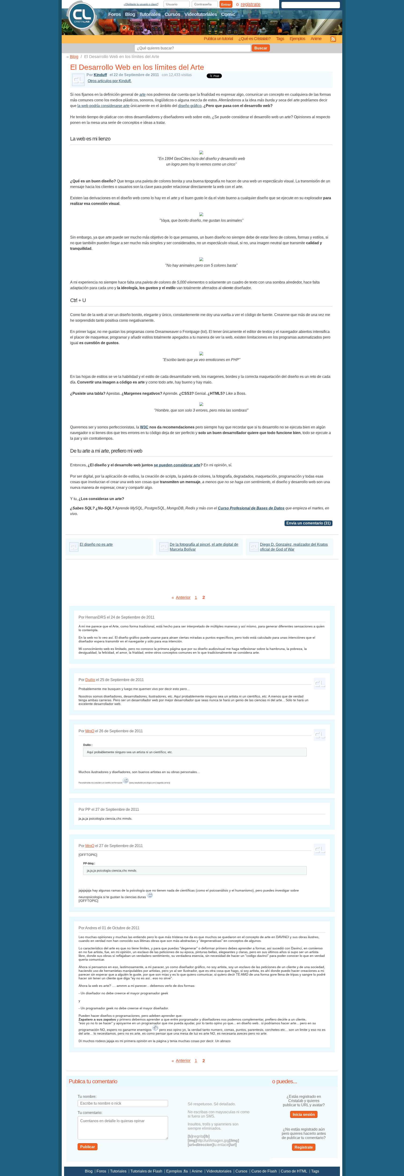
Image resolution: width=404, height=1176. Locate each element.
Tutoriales (149, 14)
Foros (114, 14)
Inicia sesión (304, 1115)
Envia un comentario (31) (308, 523)
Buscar (260, 48)
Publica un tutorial (218, 38)
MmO (89, 731)
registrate (250, 4)
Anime (316, 38)
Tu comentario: (90, 1113)
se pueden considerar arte (177, 465)
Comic (228, 14)
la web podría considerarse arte (103, 106)
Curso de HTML (294, 1171)
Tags (280, 38)
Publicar (87, 1147)
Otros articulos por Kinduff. (109, 81)
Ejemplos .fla (177, 1171)
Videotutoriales (200, 14)
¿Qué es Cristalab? (254, 38)
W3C (144, 427)
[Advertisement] (202, 575)
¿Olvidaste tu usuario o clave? (141, 4)
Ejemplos (297, 38)
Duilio (90, 680)
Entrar (226, 4)
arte (142, 94)
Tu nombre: (87, 1097)
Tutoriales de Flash (146, 1171)
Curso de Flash (264, 1171)
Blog (130, 14)
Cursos (172, 14)
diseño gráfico (190, 106)
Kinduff (100, 75)
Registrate (304, 1147)
